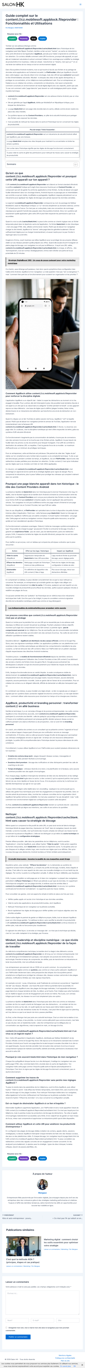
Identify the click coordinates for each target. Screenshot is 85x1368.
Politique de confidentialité (65, 1358)
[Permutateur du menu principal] (80, 4)
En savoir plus (65, 1366)
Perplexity (24, 38)
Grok (34, 38)
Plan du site (65, 1361)
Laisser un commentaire (14, 1266)
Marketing (26, 1266)
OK (74, 1366)
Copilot (42, 38)
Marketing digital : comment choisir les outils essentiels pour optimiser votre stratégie (61, 1242)
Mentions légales (65, 1355)
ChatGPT (12, 38)
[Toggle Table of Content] (74, 165)
